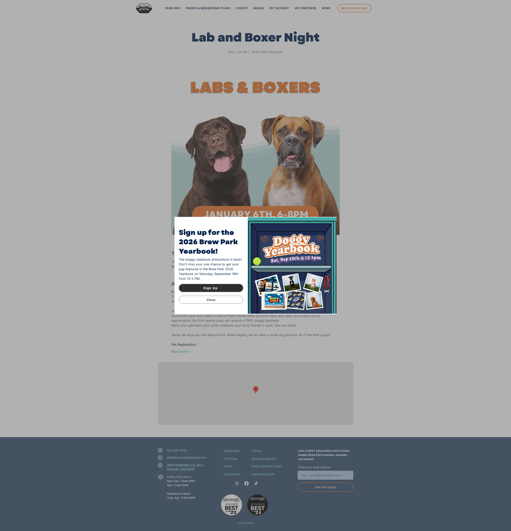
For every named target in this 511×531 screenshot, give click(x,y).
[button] (211, 300)
